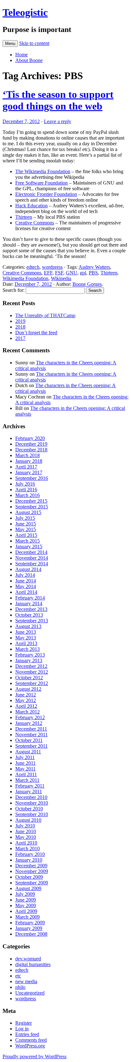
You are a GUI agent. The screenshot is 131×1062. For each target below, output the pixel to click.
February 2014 (30, 597)
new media (26, 981)
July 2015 (25, 518)
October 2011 (29, 740)
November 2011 (31, 734)
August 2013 (28, 626)
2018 (20, 327)
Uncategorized (30, 993)
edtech (32, 267)
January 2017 (28, 472)
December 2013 (31, 609)
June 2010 (25, 831)
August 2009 (28, 888)
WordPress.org (30, 1045)
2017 (20, 338)
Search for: (13, 290)
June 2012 (25, 694)
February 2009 (30, 922)
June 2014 (25, 580)
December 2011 (31, 729)
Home (21, 54)
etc (18, 975)
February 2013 (30, 654)
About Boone (29, 60)
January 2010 (28, 860)
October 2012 (29, 677)
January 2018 (28, 461)
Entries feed (27, 1034)
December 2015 (31, 501)
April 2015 (26, 535)
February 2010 (30, 854)
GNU (71, 272)
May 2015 (25, 529)
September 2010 (31, 814)
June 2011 (25, 763)
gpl (83, 272)
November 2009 (31, 871)
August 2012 (28, 689)
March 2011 (27, 780)
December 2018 (31, 449)
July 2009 (25, 894)
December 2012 (31, 666)
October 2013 (29, 615)
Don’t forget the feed (36, 332)
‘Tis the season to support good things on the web (58, 100)
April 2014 (26, 592)
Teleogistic (25, 12)
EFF (48, 272)
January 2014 (28, 603)
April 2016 (26, 489)
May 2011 (25, 768)
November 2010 (31, 803)
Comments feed (31, 1040)
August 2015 (28, 512)
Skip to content (34, 43)
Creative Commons (34, 222)
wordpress (52, 267)
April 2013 (26, 643)
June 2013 (25, 632)
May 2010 (25, 837)
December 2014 (31, 552)
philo (20, 987)
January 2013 (28, 660)
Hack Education (31, 205)
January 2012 (28, 723)
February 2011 (30, 786)
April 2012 (26, 706)
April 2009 (26, 911)
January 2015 (28, 546)
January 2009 (28, 928)
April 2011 (26, 774)
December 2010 (31, 797)
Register (23, 1023)
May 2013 (25, 637)
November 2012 (31, 672)
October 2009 (29, 877)
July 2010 (25, 825)
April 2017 (26, 466)
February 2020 (30, 438)
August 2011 (28, 751)
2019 (20, 321)
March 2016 (27, 495)
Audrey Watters (94, 267)
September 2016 (31, 478)
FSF (59, 272)
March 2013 (27, 649)
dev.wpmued (28, 958)
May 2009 (25, 905)
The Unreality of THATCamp (45, 315)
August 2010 (28, 820)
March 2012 (27, 711)
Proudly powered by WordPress (34, 1056)
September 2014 (31, 563)
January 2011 (28, 791)
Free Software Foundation (41, 182)
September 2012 (31, 683)
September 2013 (31, 620)
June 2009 (25, 899)
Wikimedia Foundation (25, 278)
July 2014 (25, 575)
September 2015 (31, 506)
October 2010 (29, 808)
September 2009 (31, 882)
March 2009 (27, 917)
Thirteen (23, 217)
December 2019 (31, 444)
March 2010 (27, 848)
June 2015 (25, 523)
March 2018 (27, 455)
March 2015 (27, 541)
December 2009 (31, 865)
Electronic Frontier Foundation (46, 194)
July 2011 (25, 757)
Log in (22, 1028)
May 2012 (25, 700)
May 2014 (25, 586)
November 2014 (31, 558)
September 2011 (31, 746)
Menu (10, 43)
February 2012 (30, 717)
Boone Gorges (87, 284)
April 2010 (26, 842)
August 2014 (28, 569)
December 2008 (31, 934)
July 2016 (25, 484)
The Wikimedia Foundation (42, 171)
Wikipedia (61, 278)
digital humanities (33, 964)
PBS (93, 272)
